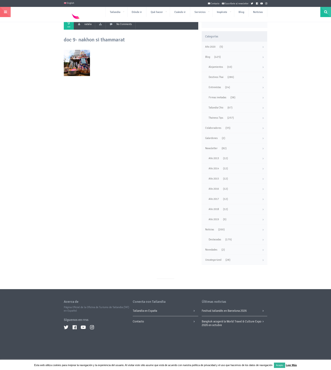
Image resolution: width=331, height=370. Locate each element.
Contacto (214, 3)
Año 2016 (214, 188)
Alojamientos (216, 66)
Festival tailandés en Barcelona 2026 (224, 311)
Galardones (211, 138)
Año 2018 (214, 209)
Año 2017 (214, 199)
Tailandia (115, 12)
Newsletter (211, 148)
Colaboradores (213, 127)
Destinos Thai (216, 77)
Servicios (199, 12)
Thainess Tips (216, 117)
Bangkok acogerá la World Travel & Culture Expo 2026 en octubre (231, 323)
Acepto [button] (279, 365)
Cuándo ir (180, 12)
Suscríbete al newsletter (236, 3)
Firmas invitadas (217, 97)
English (70, 3)
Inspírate (222, 12)
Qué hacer (157, 12)
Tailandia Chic (216, 107)
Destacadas (215, 239)
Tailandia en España (145, 311)
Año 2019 (214, 219)
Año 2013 (214, 158)
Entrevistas (215, 87)
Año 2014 (214, 168)
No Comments (124, 24)
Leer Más (291, 365)
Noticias (258, 12)
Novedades (211, 249)
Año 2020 (210, 46)
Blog (241, 12)
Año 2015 (214, 178)
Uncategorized (213, 259)
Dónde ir (137, 12)
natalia (88, 24)
